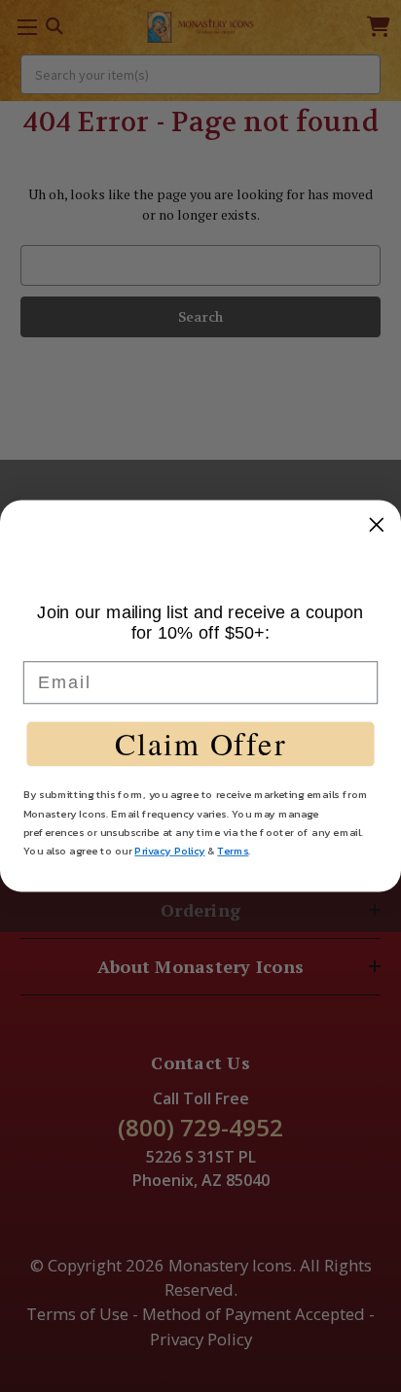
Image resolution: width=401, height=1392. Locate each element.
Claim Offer (201, 744)
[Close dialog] (376, 524)
